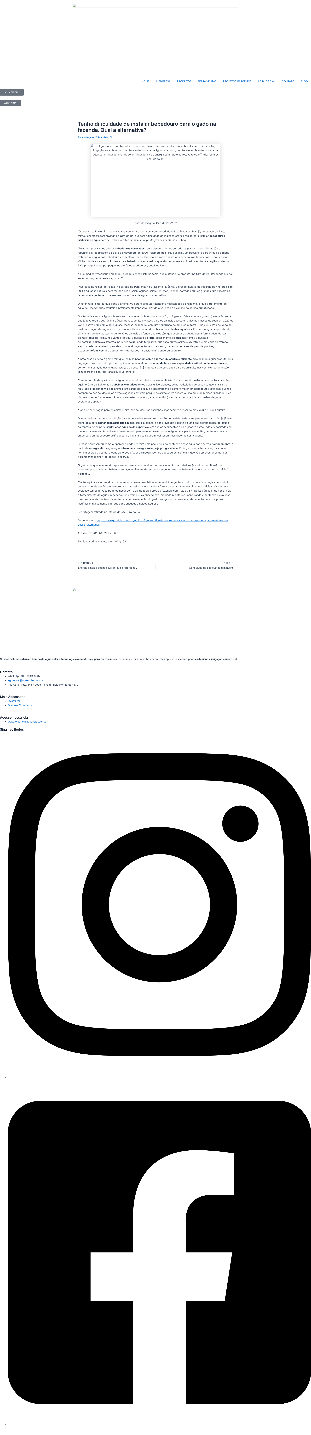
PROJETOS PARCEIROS (237, 81)
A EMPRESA (163, 81)
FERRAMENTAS (207, 81)
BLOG (304, 81)
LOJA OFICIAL (266, 81)
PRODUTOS (184, 81)
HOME (145, 81)
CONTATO (288, 81)
